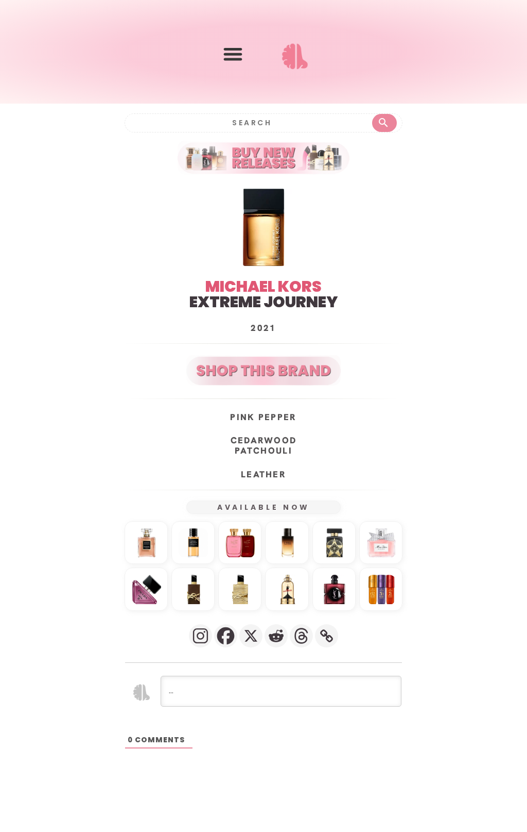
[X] (250, 635)
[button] (233, 54)
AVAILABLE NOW (263, 507)
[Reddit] (276, 635)
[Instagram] (200, 635)
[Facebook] (225, 635)
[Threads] (301, 635)
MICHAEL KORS (263, 286)
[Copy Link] (326, 635)
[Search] (384, 123)
